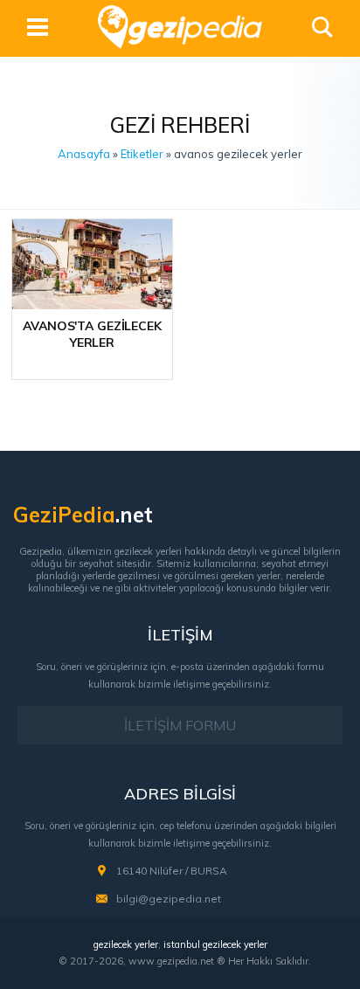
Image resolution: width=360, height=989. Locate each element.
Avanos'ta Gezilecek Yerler (92, 334)
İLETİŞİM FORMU (180, 725)
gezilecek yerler (125, 944)
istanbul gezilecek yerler (215, 944)
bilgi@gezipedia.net (168, 898)
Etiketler (142, 154)
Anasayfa (84, 154)
